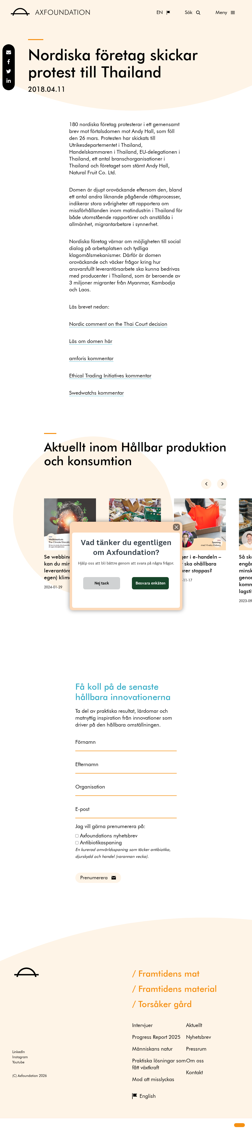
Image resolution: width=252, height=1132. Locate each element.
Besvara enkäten (150, 583)
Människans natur (152, 1049)
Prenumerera (94, 877)
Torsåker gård (165, 1004)
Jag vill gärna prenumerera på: (110, 826)
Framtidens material (177, 989)
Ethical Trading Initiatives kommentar (110, 376)
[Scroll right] (222, 484)
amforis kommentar (91, 358)
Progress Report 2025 (156, 1037)
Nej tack (101, 583)
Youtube (18, 1062)
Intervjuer (142, 1025)
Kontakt (194, 1072)
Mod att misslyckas (153, 1079)
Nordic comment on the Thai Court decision (118, 324)
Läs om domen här (90, 341)
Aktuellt (194, 1025)
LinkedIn (18, 1052)
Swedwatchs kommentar (96, 393)
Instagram (20, 1057)
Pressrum (196, 1049)
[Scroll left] (206, 484)
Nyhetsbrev (198, 1037)
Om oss (195, 1061)
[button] (8, 1125)
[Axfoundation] (50, 12)
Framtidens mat (169, 974)
